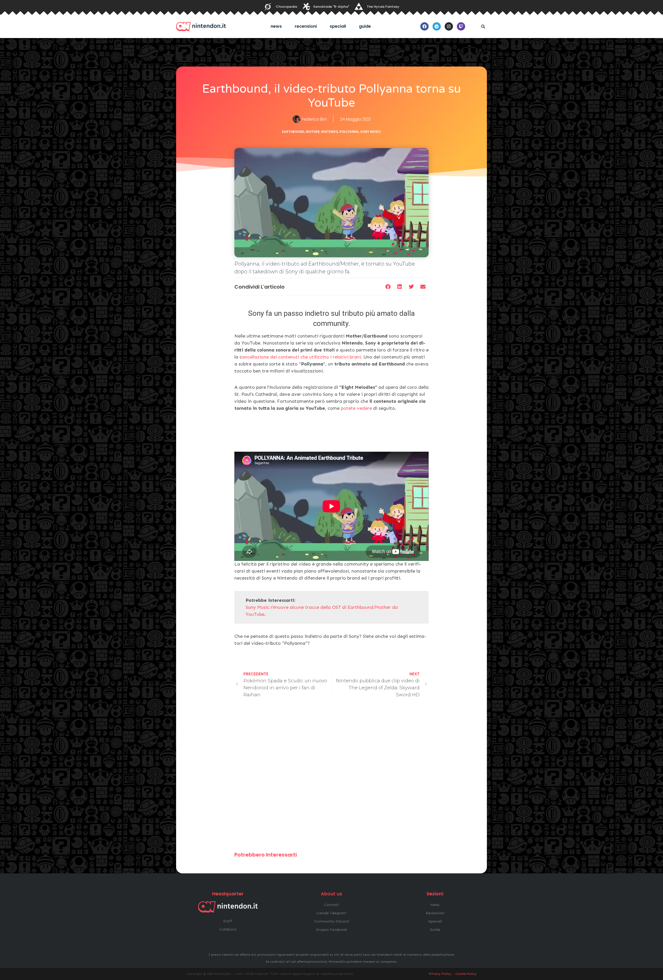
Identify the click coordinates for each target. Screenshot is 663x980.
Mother (313, 131)
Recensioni (306, 26)
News (276, 26)
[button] (483, 26)
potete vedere (356, 408)
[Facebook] (424, 26)
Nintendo (329, 131)
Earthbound (293, 131)
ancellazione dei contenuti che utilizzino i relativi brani (301, 357)
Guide (365, 26)
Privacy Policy (440, 974)
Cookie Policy (466, 974)
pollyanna (349, 131)
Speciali (338, 26)
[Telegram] (437, 26)
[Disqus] (331, 777)
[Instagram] (449, 26)
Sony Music (370, 131)
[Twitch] (461, 26)
